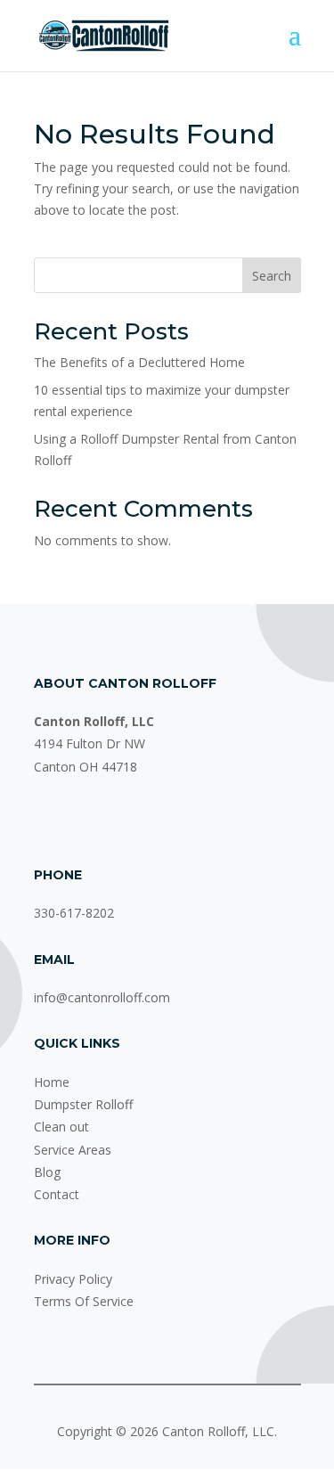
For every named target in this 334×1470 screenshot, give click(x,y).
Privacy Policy (73, 1278)
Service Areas (72, 1149)
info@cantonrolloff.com (102, 997)
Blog (47, 1172)
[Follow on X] (119, 818)
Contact (56, 1194)
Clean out (61, 1126)
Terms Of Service (84, 1301)
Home (51, 1082)
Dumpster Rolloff (83, 1104)
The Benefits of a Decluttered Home (139, 362)
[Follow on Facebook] (48, 818)
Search (271, 275)
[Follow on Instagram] (83, 818)
